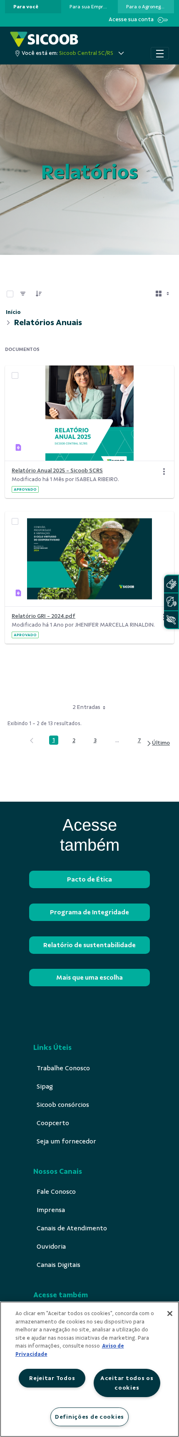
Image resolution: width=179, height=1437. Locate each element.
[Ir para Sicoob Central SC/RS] (44, 39)
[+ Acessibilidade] (171, 619)
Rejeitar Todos (52, 1378)
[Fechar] (170, 1313)
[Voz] (171, 601)
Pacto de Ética (89, 879)
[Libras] (171, 584)
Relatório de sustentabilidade (89, 945)
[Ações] (164, 471)
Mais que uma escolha (89, 977)
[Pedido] (38, 294)
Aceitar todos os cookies (127, 1383)
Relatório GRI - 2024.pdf (43, 616)
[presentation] (33, 6)
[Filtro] (22, 294)
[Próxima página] (158, 743)
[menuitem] (26, 6)
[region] (89, 1369)
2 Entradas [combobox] (86, 707)
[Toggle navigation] (160, 53)
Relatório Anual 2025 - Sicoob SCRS (57, 470)
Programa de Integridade (89, 912)
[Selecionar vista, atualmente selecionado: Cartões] (163, 294)
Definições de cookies (89, 1416)
